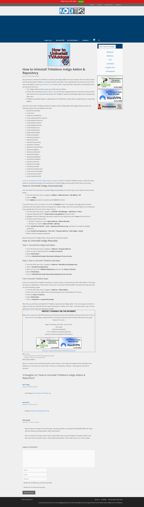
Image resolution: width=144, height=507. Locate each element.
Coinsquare (110, 71)
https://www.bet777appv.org (41, 393)
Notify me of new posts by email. (34, 487)
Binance (110, 52)
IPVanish (92, 315)
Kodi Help (26, 354)
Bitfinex (110, 56)
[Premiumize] (110, 106)
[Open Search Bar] (99, 40)
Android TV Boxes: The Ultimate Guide (34, 357)
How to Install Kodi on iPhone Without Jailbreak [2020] (39, 355)
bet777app (26, 385)
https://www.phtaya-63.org (40, 411)
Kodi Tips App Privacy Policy (115, 499)
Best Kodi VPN (60, 40)
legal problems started (46, 84)
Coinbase (110, 63)
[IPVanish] (58, 348)
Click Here (81, 1)
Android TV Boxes (109, 4)
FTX (110, 59)
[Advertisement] (72, 26)
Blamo (46, 92)
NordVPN (92, 4)
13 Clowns (54, 92)
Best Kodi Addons (72, 40)
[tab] (107, 46)
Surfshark (99, 4)
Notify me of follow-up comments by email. (38, 483)
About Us (97, 499)
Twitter (32, 309)
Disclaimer (104, 499)
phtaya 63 (25, 402)
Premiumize (118, 4)
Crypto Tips (47, 40)
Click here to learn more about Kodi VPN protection (59, 351)
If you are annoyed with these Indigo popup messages (40, 180)
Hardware (85, 40)
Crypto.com (110, 67)
